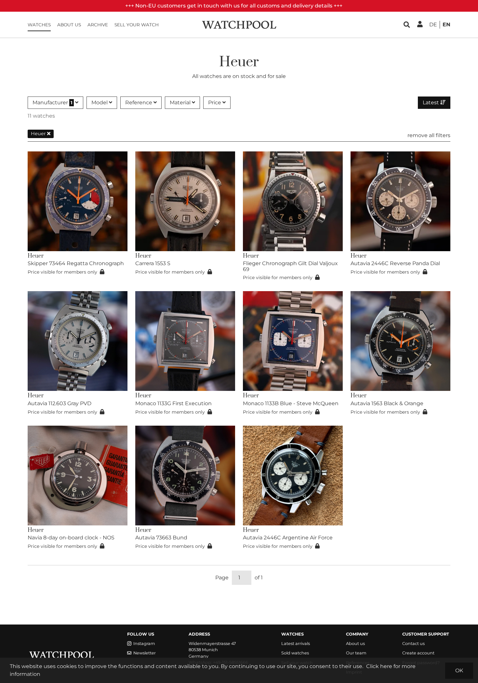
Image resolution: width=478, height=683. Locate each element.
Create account (418, 653)
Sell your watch (136, 24)
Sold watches (295, 653)
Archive (97, 24)
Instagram (144, 643)
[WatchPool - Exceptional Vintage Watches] (239, 24)
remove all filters (428, 135)
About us (69, 24)
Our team (356, 653)
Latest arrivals (295, 643)
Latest (431, 102)
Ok (459, 670)
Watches (39, 24)
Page (222, 577)
